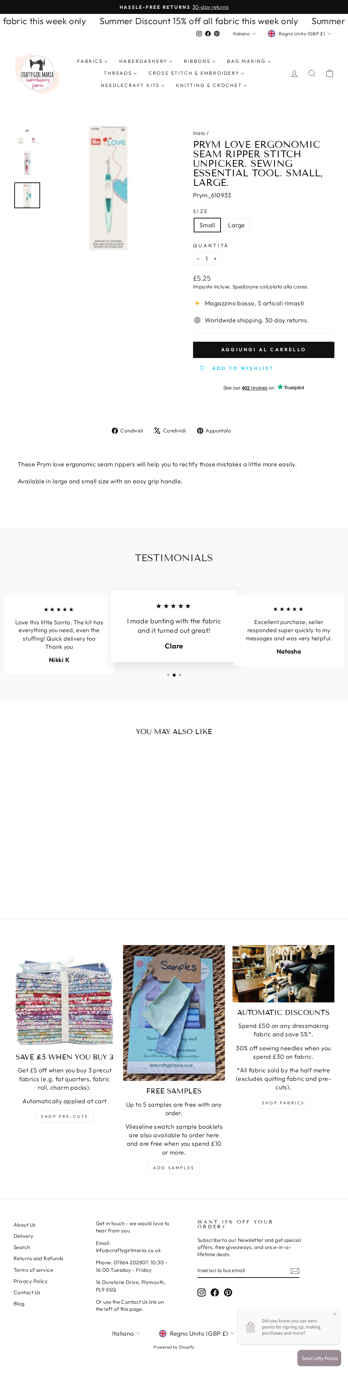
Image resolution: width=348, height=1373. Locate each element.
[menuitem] (92, 61)
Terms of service (33, 1270)
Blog (19, 1303)
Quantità (211, 246)
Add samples (174, 1167)
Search (22, 1247)
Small (207, 225)
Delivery (24, 1236)
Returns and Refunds (39, 1258)
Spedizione (245, 286)
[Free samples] (174, 1013)
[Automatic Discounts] (283, 973)
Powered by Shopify (174, 1347)
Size (200, 211)
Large (236, 225)
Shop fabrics (283, 1102)
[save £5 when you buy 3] (65, 996)
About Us (25, 1225)
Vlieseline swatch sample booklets (174, 1126)
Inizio (199, 133)
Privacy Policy (31, 1281)
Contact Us (27, 1292)
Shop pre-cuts (64, 1116)
